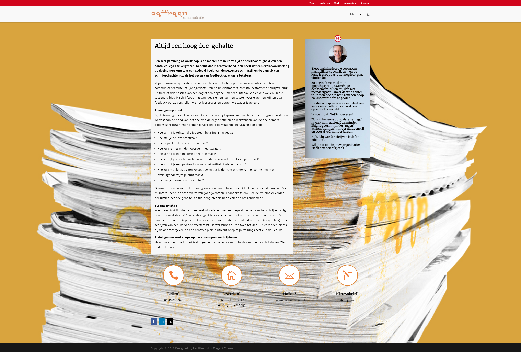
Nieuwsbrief (350, 3)
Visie (312, 3)
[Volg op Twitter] (170, 321)
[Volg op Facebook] (154, 321)
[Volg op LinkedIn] (162, 321)
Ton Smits (324, 3)
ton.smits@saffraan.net (289, 300)
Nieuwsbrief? (347, 294)
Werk (337, 3)
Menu (354, 14)
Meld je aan (347, 300)
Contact (365, 3)
